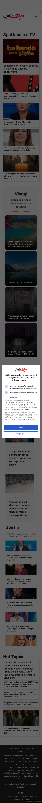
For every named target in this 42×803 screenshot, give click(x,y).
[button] (21, 397)
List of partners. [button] (25, 409)
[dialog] (21, 401)
